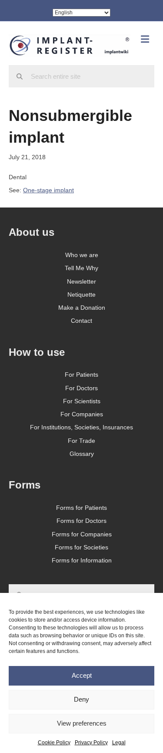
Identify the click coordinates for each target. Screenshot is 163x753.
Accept (82, 675)
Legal (119, 743)
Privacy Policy (91, 743)
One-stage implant (48, 190)
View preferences (81, 723)
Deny (81, 699)
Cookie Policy (54, 743)
